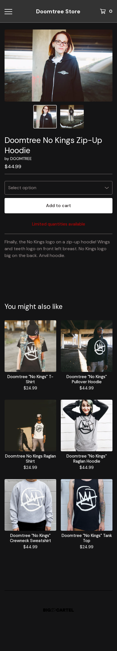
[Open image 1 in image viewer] (58, 66)
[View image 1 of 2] (45, 116)
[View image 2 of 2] (72, 116)
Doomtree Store (58, 11)
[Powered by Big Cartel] (58, 610)
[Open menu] (8, 11)
